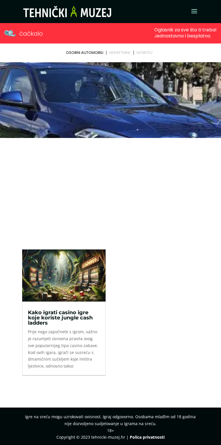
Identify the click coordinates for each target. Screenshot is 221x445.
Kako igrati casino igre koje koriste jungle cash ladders (60, 317)
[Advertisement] (110, 183)
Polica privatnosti (147, 437)
